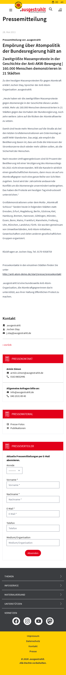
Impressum (33, 636)
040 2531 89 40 (18, 396)
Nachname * (13, 494)
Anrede (10, 465)
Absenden (33, 553)
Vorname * (12, 479)
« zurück (7, 344)
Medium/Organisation (18, 537)
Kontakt (33, 646)
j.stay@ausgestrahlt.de (18, 333)
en (62, 2)
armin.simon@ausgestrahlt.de (26, 372)
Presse (33, 651)
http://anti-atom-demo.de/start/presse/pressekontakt (32, 274)
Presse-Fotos (17, 424)
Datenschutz (33, 641)
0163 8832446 (17, 376)
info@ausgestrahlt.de (22, 392)
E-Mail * (11, 508)
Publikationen (18, 428)
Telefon (11, 523)
